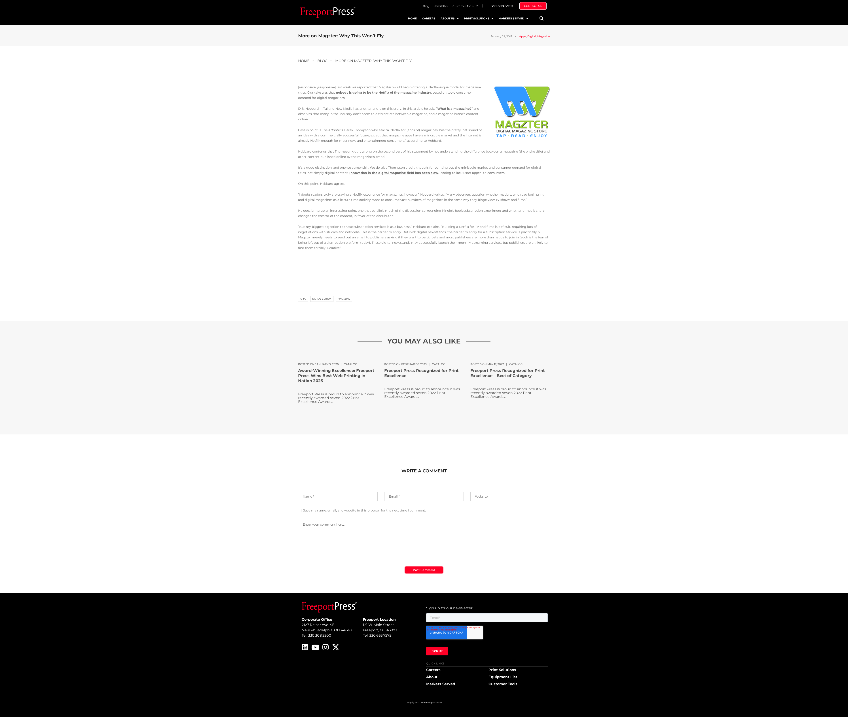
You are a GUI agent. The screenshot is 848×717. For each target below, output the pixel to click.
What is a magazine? (454, 109)
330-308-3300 (502, 6)
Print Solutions (476, 18)
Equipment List (502, 677)
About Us (448, 18)
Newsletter (440, 6)
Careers (428, 18)
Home (412, 18)
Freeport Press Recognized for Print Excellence (421, 373)
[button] (541, 18)
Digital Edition (321, 298)
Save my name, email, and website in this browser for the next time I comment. (364, 510)
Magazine (543, 36)
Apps (522, 36)
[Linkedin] (305, 647)
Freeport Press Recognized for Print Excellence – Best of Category (507, 373)
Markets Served (511, 18)
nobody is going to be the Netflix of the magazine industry (383, 92)
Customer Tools (462, 6)
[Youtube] (315, 647)
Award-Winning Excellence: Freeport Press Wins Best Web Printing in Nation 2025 (336, 375)
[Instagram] (325, 647)
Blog (426, 6)
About (431, 677)
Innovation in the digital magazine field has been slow (393, 173)
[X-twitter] (335, 647)
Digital (531, 36)
